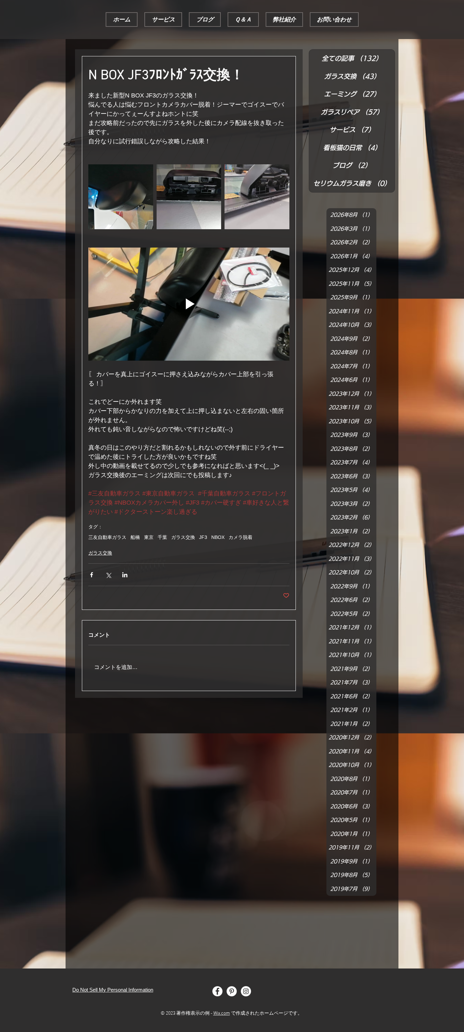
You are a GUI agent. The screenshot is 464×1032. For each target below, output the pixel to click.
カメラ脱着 (240, 537)
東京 (149, 537)
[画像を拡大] (120, 196)
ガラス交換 (183, 537)
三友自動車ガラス (107, 537)
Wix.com (221, 1013)
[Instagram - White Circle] (246, 991)
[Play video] (188, 304)
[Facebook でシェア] (91, 575)
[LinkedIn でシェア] (125, 575)
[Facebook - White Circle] (217, 991)
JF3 (203, 537)
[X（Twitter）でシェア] (108, 575)
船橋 (135, 537)
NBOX (218, 537)
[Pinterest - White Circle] (232, 991)
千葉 (162, 537)
